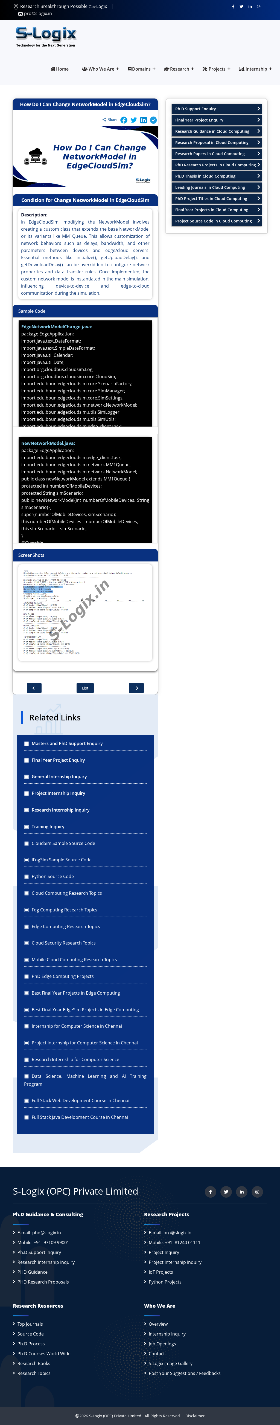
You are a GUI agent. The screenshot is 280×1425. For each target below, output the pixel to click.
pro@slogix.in (38, 13)
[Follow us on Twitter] (241, 6)
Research (179, 69)
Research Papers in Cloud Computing (210, 153)
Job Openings (162, 1344)
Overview (158, 1324)
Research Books (34, 1363)
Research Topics (34, 1373)
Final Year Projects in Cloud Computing (211, 209)
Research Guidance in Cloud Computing (212, 131)
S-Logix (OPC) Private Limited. (115, 1415)
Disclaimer (193, 1415)
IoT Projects (161, 1272)
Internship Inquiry (167, 1334)
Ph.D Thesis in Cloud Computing (205, 176)
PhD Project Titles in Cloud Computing (211, 198)
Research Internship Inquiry (46, 1262)
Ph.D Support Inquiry (39, 1252)
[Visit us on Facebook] (233, 6)
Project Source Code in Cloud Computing (213, 221)
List (85, 688)
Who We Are (101, 69)
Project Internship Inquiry (175, 1262)
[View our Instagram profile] (258, 6)
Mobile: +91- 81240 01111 (174, 1242)
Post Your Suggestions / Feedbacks (185, 1373)
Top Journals (30, 1324)
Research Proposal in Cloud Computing (212, 142)
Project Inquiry (164, 1252)
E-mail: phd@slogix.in (39, 1233)
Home (62, 69)
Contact (157, 1354)
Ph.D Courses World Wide (44, 1354)
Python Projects (165, 1282)
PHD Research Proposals (43, 1282)
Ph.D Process (31, 1344)
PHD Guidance (33, 1272)
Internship (255, 69)
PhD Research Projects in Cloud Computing (215, 164)
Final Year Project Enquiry (199, 120)
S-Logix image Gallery (170, 1363)
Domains (141, 69)
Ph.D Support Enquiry (195, 108)
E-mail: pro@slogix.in (170, 1233)
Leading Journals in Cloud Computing (210, 187)
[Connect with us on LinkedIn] (250, 6)
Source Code (31, 1334)
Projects (217, 69)
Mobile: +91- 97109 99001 (43, 1242)
